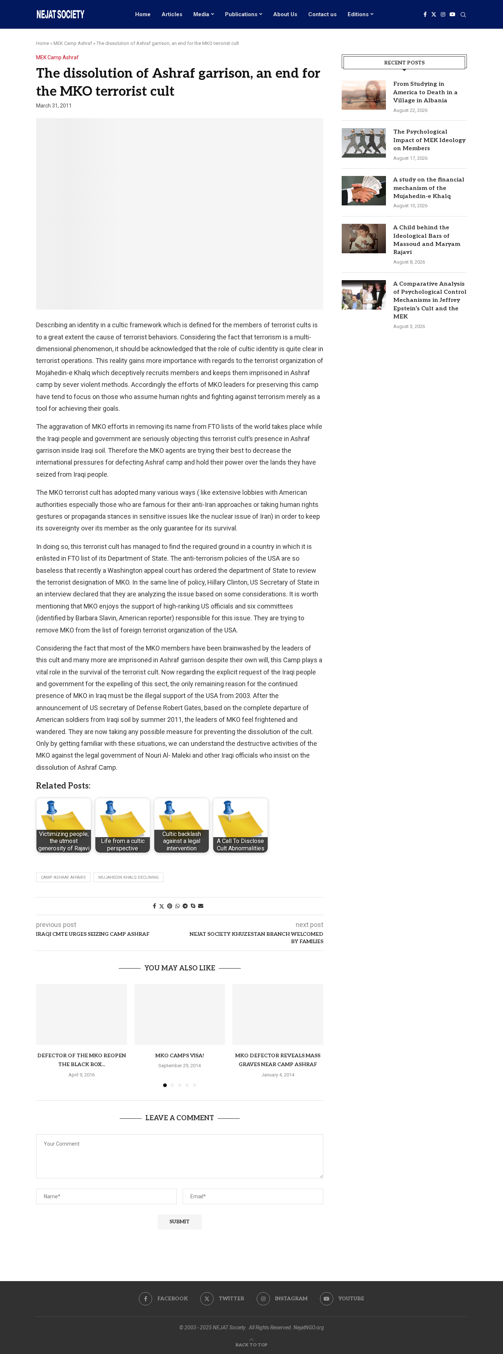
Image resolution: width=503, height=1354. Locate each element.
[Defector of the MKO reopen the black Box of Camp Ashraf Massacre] (81, 1014)
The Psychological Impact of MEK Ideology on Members (429, 140)
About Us (285, 14)
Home (143, 14)
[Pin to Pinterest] (169, 906)
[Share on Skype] (193, 906)
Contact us (322, 14)
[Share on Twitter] (161, 906)
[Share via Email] (200, 906)
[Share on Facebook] (154, 906)
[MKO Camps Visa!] (179, 1014)
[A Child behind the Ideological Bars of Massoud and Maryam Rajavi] (364, 238)
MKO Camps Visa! (179, 1055)
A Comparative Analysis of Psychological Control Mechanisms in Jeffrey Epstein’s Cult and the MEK (430, 301)
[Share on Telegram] (185, 906)
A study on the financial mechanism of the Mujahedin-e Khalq (428, 188)
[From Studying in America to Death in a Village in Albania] (364, 95)
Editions (358, 14)
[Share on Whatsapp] (177, 906)
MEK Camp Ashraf (72, 43)
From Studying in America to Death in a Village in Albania (425, 92)
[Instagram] (443, 14)
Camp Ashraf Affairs (63, 877)
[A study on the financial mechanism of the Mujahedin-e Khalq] (364, 190)
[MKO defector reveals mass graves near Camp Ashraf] (277, 1014)
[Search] (463, 15)
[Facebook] (425, 14)
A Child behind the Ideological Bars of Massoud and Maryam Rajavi (426, 240)
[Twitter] (434, 14)
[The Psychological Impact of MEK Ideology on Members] (364, 143)
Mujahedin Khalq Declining (128, 877)
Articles (172, 14)
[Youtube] (452, 14)
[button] (46, 1035)
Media (201, 14)
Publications (241, 14)
